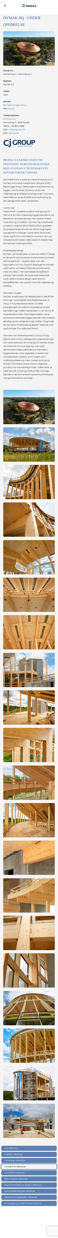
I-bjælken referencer (14, 1154)
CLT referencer (11, 1148)
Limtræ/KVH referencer (15, 1166)
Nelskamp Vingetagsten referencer (21, 1197)
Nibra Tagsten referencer (16, 1179)
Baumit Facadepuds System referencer (23, 1185)
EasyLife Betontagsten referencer (20, 1191)
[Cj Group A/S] (19, 143)
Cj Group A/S (9, 119)
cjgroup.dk (13, 133)
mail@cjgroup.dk (16, 129)
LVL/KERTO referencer (15, 1172)
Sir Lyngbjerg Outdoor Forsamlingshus (23, 1203)
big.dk (11, 108)
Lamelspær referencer (15, 1160)
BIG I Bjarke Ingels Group (14, 105)
